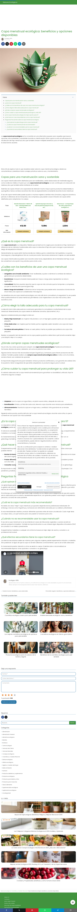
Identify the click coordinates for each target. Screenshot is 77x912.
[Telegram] (19, 44)
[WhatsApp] (15, 44)
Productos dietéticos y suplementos (12, 773)
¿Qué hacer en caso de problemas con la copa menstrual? (22, 117)
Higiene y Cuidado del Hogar (10, 765)
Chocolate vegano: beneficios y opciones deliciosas (60, 591)
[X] (7, 44)
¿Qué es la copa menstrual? (13, 103)
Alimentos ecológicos (8, 737)
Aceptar (24, 487)
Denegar (39, 487)
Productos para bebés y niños (10, 779)
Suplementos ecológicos (9, 790)
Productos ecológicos (8, 776)
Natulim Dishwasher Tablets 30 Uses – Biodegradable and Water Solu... (23, 205)
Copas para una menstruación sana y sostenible (19, 100)
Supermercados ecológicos (10, 787)
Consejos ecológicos (8, 754)
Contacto (7, 899)
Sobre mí (6, 897)
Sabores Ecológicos (10, 2)
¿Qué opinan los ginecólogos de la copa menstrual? (22, 122)
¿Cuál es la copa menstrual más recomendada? (21, 124)
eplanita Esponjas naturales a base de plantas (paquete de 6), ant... (44, 205)
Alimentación (6, 731)
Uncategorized (6, 793)
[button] (59, 422)
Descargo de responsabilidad (12, 905)
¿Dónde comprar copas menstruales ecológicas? (19, 110)
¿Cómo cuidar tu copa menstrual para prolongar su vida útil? (23, 112)
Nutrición (4, 770)
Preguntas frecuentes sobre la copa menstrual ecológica (22, 120)
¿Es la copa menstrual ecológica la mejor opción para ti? (21, 115)
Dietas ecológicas (7, 759)
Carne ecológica (7, 745)
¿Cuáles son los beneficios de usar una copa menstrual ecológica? (25, 105)
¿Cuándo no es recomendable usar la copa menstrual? (23, 127)
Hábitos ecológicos (7, 762)
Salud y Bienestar (7, 784)
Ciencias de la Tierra (8, 748)
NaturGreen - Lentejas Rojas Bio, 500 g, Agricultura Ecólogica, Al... (65, 205)
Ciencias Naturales (7, 751)
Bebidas (4, 740)
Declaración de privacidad (11, 907)
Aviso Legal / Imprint (48, 489)
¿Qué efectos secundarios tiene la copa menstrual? (22, 129)
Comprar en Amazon (23, 231)
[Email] (23, 44)
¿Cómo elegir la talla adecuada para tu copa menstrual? (22, 108)
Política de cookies (28, 489)
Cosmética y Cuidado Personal (11, 757)
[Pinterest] (11, 44)
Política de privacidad (38, 489)
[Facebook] (3, 44)
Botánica (4, 743)
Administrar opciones (53, 487)
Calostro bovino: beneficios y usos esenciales (15, 591)
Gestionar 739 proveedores (23, 482)
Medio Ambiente (7, 768)
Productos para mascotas (9, 782)
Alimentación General (8, 734)
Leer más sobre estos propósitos (52, 482)
